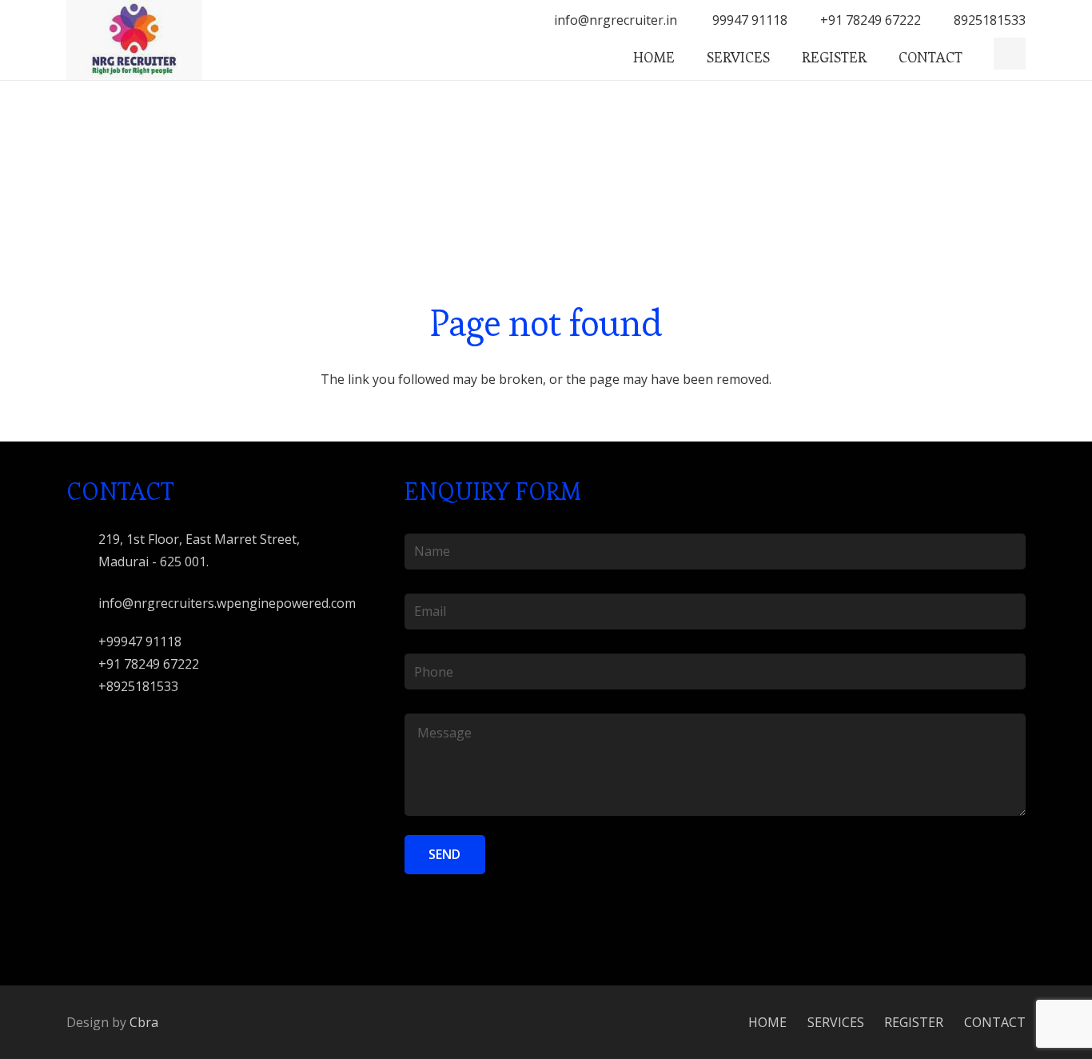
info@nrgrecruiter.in (615, 20)
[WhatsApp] (1010, 54)
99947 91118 (748, 20)
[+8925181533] (82, 686)
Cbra (144, 1022)
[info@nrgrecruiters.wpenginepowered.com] (82, 603)
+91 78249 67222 (870, 20)
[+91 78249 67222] (82, 664)
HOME (767, 1022)
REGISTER (913, 1022)
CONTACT (995, 1022)
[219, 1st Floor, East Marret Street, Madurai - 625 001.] (82, 550)
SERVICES (835, 1022)
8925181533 (990, 20)
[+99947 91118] (82, 641)
